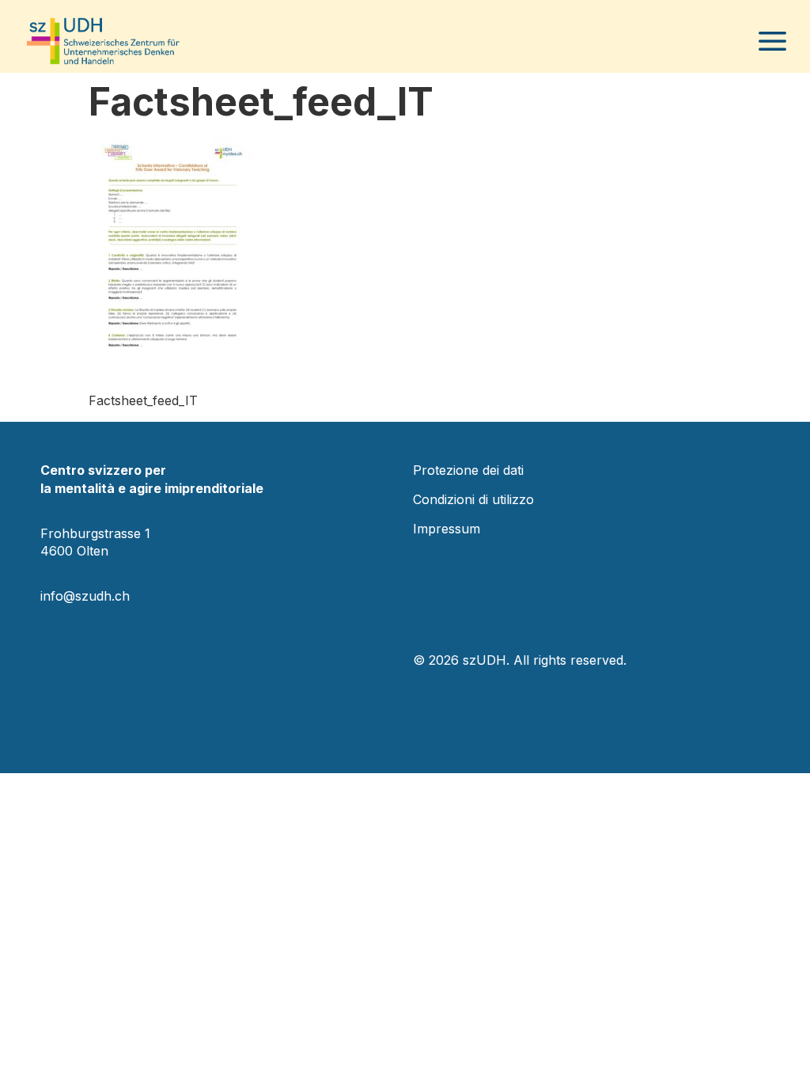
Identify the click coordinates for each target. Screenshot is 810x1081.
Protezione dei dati (468, 470)
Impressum (446, 529)
